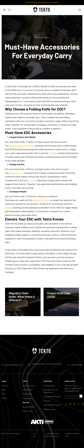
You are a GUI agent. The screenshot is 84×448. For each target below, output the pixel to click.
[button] (80, 396)
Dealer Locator (28, 411)
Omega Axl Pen (16, 173)
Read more (22, 302)
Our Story (5, 386)
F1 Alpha (53, 153)
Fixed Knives (27, 394)
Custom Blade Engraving (52, 405)
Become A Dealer (28, 407)
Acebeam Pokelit (41, 200)
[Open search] (9, 9)
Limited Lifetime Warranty (52, 396)
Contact (4, 398)
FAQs (3, 394)
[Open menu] (4, 9)
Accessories (27, 398)
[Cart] (79, 10)
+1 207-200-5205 (76, 365)
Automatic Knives (29, 386)
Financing (47, 401)
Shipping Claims (49, 386)
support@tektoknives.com (14, 365)
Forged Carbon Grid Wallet (21, 145)
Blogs (4, 390)
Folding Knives (27, 390)
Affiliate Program (49, 409)
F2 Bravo (32, 180)
